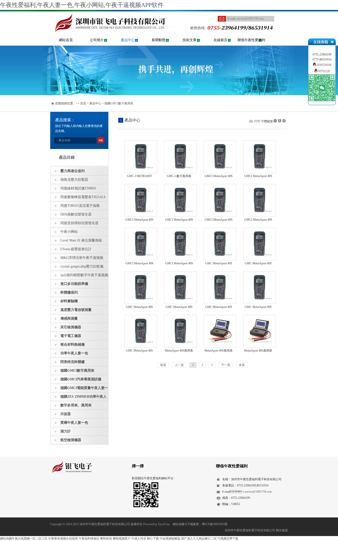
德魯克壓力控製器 (74, 179)
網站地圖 (179, 524)
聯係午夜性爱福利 (251, 40)
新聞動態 (159, 40)
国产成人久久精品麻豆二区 (199, 538)
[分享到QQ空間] (61, 487)
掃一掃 (138, 466)
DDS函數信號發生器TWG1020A (71, 215)
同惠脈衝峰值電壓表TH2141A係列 (78, 198)
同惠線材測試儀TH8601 (78, 188)
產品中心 (128, 40)
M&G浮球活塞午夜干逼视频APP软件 (76, 259)
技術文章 (189, 40)
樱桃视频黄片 (122, 538)
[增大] (283, 120)
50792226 (324, 71)
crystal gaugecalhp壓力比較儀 (81, 266)
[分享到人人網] (84, 487)
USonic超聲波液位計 (76, 249)
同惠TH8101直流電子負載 (80, 206)
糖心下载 (153, 538)
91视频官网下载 (227, 538)
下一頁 (225, 365)
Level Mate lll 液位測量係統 (81, 240)
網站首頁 (66, 40)
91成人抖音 (138, 538)
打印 (257, 121)
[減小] (275, 120)
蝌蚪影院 (106, 538)
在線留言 (220, 40)
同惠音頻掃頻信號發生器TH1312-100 (74, 224)
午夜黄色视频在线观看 (63, 538)
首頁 (83, 103)
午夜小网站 (69, 232)
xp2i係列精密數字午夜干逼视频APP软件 (79, 276)
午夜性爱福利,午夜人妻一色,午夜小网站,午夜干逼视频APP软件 (82, 5)
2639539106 (323, 65)
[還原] (279, 120)
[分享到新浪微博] (69, 487)
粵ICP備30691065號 (214, 524)
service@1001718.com (250, 18)
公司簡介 (97, 40)
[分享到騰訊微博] (76, 487)
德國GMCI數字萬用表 (118, 103)
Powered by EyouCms (156, 524)
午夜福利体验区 (89, 538)
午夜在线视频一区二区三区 (30, 538)
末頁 (242, 365)
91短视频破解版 (170, 538)
